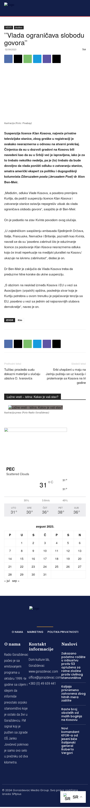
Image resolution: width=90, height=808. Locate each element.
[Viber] (47, 59)
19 (68, 558)
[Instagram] (35, 801)
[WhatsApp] (27, 59)
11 (56, 551)
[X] (18, 59)
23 (33, 566)
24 (45, 566)
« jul (7, 581)
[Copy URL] (56, 59)
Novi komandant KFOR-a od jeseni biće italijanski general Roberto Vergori (70, 740)
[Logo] (14, 7)
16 (33, 558)
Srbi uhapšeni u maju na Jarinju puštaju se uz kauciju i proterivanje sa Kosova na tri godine (66, 376)
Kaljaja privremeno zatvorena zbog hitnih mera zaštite (73, 693)
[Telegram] (37, 59)
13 (79, 551)
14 (10, 558)
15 (21, 558)
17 (45, 558)
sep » (15, 581)
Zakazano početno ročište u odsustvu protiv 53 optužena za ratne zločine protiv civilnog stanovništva (73, 665)
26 (68, 566)
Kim (20, 320)
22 (21, 566)
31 (45, 574)
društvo (18, 27)
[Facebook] (8, 59)
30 (33, 574)
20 (79, 558)
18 (56, 558)
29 (21, 574)
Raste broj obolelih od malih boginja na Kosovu (71, 714)
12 (68, 551)
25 (56, 566)
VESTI (8, 27)
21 (10, 566)
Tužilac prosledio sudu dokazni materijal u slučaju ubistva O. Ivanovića (22, 373)
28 (10, 574)
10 (45, 551)
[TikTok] (45, 801)
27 (79, 566)
